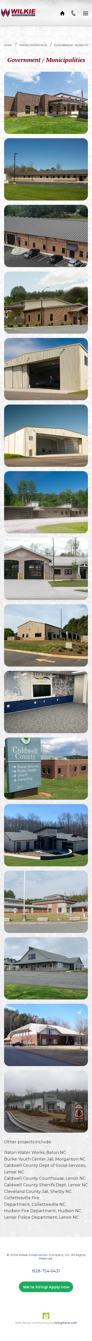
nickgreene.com (65, 1323)
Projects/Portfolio (33, 45)
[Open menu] (85, 12)
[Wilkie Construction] (18, 12)
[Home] (62, 12)
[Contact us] (73, 12)
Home (8, 45)
